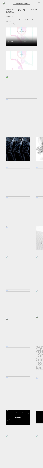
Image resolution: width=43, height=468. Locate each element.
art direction (9, 10)
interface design (10, 12)
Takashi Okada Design (22, 3)
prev (32, 9)
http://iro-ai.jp (11, 23)
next (36, 9)
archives (8, 9)
